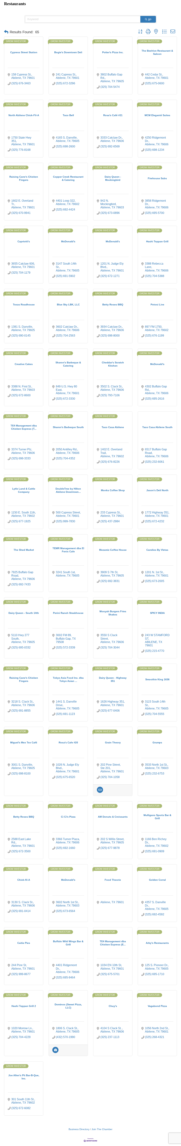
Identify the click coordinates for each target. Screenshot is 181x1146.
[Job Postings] (55, 1052)
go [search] (149, 19)
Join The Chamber (102, 1129)
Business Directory (79, 1129)
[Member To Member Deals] (100, 791)
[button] (6, 32)
